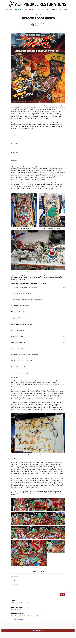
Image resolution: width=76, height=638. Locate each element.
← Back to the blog (17, 620)
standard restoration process (49, 276)
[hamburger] (5, 2)
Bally (27, 602)
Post (62, 594)
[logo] (38, 4)
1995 (12, 602)
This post (18, 409)
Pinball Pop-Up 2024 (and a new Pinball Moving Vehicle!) (26, 615)
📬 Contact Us (38, 630)
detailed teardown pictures (49, 384)
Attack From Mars (20, 602)
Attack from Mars (46, 106)
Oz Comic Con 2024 (16, 609)
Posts (36, 25)
